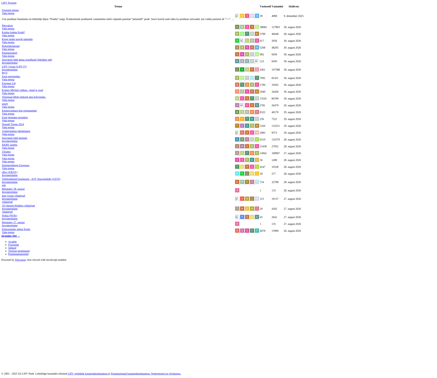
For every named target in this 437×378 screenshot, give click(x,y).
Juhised (12, 247)
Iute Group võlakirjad (13, 195)
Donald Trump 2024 (13, 124)
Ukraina (6, 151)
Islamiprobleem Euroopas (15, 165)
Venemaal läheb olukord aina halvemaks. (24, 97)
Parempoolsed (9, 52)
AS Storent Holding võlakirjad (18, 205)
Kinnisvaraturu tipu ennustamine (19, 110)
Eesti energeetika (11, 76)
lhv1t (4, 72)
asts (4, 185)
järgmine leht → (10, 235)
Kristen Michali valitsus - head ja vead (22, 90)
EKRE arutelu (9, 144)
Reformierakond (10, 46)
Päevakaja (7, 25)
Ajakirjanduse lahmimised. (16, 131)
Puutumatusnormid (18, 254)
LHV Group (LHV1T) (14, 66)
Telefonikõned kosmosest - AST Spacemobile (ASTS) (31, 179)
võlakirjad (7, 201)
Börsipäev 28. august (13, 188)
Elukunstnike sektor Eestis (16, 229)
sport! (5, 103)
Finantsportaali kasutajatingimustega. (131, 373)
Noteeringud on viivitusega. (166, 373)
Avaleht (12, 241)
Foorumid (13, 244)
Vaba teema (8, 158)
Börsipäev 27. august (13, 222)
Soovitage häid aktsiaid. (14, 138)
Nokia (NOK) (9, 215)
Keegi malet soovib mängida (17, 39)
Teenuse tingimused (19, 250)
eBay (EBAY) (9, 172)
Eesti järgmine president (15, 117)
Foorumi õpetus (10, 10)
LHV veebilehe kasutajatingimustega (88, 373)
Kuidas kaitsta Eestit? (13, 32)
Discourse (20, 259)
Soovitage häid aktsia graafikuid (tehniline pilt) (27, 59)
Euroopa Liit (9, 83)
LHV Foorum (8, 2)
